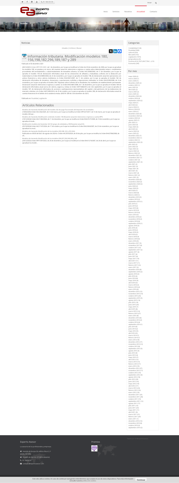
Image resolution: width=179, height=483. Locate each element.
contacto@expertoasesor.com (33, 464)
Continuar (141, 480)
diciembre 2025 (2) (134, 83)
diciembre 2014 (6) (134, 318)
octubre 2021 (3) (134, 160)
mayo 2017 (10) (133, 259)
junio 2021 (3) (133, 166)
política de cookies (89, 481)
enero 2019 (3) (133, 215)
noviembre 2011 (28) (135, 397)
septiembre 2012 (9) (135, 375)
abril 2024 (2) (132, 105)
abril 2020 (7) (132, 190)
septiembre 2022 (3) (135, 142)
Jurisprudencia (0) (134, 59)
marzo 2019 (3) (133, 210)
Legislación (43, 98)
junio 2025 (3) (133, 87)
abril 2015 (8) (132, 309)
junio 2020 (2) (133, 186)
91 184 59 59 (47, 2)
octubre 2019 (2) (134, 199)
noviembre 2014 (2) (135, 320)
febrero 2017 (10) (134, 265)
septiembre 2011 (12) (135, 401)
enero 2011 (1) (133, 419)
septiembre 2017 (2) (135, 250)
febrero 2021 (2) (134, 175)
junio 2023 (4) (133, 125)
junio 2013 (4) (133, 355)
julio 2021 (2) (132, 164)
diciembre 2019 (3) (134, 197)
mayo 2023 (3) (133, 127)
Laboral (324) (133, 52)
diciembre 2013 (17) (135, 342)
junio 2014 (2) (133, 329)
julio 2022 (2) (132, 144)
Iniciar (149, 3)
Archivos (72, 48)
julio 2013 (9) (132, 353)
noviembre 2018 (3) (135, 219)
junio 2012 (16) (133, 381)
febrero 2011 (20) (134, 417)
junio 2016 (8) (133, 278)
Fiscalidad (34, 98)
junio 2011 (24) (133, 408)
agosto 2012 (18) (134, 377)
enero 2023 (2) (133, 133)
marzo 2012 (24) (134, 388)
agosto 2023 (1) (133, 120)
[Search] (156, 2)
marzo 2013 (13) (134, 362)
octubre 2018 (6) (134, 221)
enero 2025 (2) (133, 94)
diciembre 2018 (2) (134, 217)
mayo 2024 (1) (133, 103)
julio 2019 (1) (132, 204)
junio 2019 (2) (133, 206)
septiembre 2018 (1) (135, 223)
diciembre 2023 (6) (134, 114)
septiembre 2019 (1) (135, 201)
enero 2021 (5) (133, 177)
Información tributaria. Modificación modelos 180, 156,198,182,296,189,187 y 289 (68, 58)
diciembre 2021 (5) (134, 155)
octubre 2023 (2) (134, 118)
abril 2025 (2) (132, 90)
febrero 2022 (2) (134, 153)
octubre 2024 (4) (134, 98)
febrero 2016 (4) (134, 287)
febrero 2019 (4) (134, 212)
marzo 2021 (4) (133, 173)
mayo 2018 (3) (133, 232)
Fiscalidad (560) (133, 50)
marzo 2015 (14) (134, 311)
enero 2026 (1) (133, 81)
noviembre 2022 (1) (135, 138)
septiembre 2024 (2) (135, 101)
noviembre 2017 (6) (135, 245)
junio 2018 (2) (133, 230)
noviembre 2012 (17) (135, 370)
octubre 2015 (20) (134, 296)
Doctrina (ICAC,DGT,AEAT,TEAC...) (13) (141, 61)
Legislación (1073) (134, 57)
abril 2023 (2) (132, 129)
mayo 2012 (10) (133, 384)
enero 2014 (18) (133, 340)
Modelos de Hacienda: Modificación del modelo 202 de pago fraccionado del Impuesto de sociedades (58, 110)
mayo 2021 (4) (133, 169)
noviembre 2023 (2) (135, 116)
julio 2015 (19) (133, 302)
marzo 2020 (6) (133, 193)
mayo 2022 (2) (133, 149)
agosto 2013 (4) (133, 351)
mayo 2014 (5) (133, 331)
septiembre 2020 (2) (135, 184)
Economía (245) (133, 63)
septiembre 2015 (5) (135, 298)
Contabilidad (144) (134, 48)
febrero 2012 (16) (134, 390)
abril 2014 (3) (132, 333)
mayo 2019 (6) (133, 208)
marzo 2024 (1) (133, 107)
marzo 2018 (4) (133, 237)
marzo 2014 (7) (133, 335)
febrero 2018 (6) (134, 239)
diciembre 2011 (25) (135, 395)
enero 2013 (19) (133, 366)
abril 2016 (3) (132, 283)
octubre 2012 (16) (134, 373)
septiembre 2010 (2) (135, 428)
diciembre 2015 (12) (135, 291)
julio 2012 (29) (133, 379)
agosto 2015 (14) (134, 300)
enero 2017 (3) (133, 267)
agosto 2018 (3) (133, 226)
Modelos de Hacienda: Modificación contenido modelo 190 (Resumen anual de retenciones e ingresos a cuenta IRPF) (62, 117)
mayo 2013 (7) (133, 357)
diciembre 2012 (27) (135, 368)
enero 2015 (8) (133, 316)
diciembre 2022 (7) (134, 136)
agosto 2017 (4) (133, 252)
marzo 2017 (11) (134, 263)
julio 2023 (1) (132, 122)
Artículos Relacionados (38, 105)
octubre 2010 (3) (134, 425)
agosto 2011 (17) (134, 403)
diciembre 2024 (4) (134, 96)
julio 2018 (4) (132, 228)
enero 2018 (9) (133, 241)
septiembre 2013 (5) (135, 349)
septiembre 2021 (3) (135, 162)
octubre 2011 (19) (134, 399)
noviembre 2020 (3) (135, 182)
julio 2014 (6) (132, 327)
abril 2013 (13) (133, 360)
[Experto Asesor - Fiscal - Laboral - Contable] (34, 11)
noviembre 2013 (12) (135, 344)
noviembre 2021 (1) (135, 158)
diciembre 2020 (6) (134, 180)
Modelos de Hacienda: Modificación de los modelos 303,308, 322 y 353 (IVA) (48, 131)
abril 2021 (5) (132, 171)
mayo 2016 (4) (133, 280)
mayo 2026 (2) (133, 76)
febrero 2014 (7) (134, 338)
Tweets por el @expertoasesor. (138, 439)
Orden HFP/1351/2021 (39, 67)
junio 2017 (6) (133, 256)
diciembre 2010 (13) (135, 421)
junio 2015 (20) (133, 305)
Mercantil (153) (133, 55)
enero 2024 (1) (133, 111)
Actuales (65, 48)
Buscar (79, 48)
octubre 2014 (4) (134, 322)
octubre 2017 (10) (134, 248)
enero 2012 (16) (133, 392)
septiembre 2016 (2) (135, 272)
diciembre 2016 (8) (134, 270)
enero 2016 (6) (133, 289)
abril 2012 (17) (133, 386)
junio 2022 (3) (133, 147)
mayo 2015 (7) (133, 307)
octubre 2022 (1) (134, 140)
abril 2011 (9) (132, 412)
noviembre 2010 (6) (135, 423)
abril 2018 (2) (132, 234)
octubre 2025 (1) (134, 85)
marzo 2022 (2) (133, 151)
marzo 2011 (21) (134, 414)
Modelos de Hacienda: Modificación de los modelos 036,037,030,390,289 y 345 (49, 138)
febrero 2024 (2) (134, 109)
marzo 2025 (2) (133, 92)
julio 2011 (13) (133, 406)
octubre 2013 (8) (134, 346)
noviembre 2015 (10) (135, 294)
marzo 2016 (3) (133, 285)
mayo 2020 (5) (133, 188)
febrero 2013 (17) (134, 364)
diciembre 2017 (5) (134, 243)
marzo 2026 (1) (133, 79)
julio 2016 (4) (132, 276)
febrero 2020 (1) (134, 195)
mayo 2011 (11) (133, 410)
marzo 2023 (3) (133, 131)
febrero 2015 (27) (134, 313)
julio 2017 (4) (132, 254)
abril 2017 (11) (133, 261)
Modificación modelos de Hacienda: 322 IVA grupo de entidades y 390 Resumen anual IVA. (53, 124)
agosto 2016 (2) (133, 274)
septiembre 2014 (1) (135, 324)
